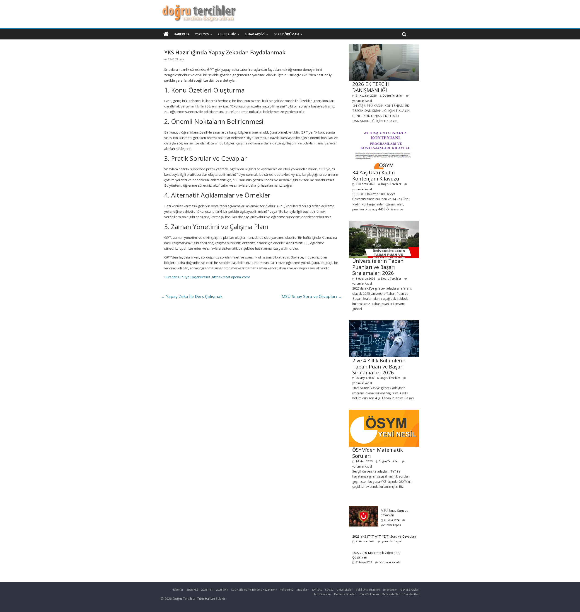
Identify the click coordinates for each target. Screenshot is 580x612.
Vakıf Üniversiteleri (368, 590)
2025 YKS (202, 34)
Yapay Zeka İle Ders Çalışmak (191, 296)
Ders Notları (411, 594)
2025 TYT (207, 590)
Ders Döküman (286, 34)
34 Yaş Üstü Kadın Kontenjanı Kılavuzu (375, 175)
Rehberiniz (227, 34)
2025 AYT (222, 590)
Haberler (181, 34)
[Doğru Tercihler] (198, 7)
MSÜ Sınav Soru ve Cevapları (312, 296)
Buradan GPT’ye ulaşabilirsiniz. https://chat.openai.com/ (207, 277)
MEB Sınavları (322, 594)
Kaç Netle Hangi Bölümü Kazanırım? (254, 590)
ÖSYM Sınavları (409, 590)
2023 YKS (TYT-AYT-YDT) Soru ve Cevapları (384, 536)
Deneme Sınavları (345, 594)
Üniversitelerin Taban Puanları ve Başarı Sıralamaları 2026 (378, 266)
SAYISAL (317, 590)
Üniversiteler (344, 590)
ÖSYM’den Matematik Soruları (377, 452)
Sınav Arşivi (255, 34)
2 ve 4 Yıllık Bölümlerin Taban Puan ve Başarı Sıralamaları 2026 (379, 366)
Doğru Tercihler (393, 96)
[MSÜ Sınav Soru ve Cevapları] (363, 508)
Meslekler (303, 590)
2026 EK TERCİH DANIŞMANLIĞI (370, 86)
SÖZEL (329, 590)
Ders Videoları (391, 594)
